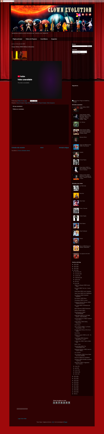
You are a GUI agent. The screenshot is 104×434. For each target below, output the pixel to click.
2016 (75, 388)
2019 (75, 382)
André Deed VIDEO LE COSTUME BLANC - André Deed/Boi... (82, 316)
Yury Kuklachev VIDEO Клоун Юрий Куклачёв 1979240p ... (83, 355)
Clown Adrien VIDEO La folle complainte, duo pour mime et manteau (85, 168)
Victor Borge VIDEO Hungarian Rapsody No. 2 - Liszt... (81, 339)
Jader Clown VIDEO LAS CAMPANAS (83, 293)
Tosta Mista (77, 333)
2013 (75, 393)
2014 (75, 391)
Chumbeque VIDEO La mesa (81, 300)
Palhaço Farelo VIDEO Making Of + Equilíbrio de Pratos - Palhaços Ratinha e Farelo (85, 176)
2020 (75, 380)
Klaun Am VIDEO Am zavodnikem (82, 357)
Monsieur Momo (83, 137)
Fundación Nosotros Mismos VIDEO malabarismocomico (83, 303)
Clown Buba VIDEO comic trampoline (83, 291)
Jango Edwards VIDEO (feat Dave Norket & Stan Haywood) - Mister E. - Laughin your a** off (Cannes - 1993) (85, 117)
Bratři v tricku (78, 344)
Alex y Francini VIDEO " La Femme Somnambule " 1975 (82, 327)
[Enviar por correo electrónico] (31, 101)
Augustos (54, 39)
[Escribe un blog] (32, 101)
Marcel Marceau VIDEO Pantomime (82, 308)
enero (76, 374)
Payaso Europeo (42, 102)
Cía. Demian (82, 122)
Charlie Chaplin (83, 216)
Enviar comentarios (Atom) (24, 150)
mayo (76, 366)
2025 (75, 266)
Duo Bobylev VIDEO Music (81, 298)
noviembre (77, 273)
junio (76, 283)
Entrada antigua (64, 147)
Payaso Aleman (34, 102)
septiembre (77, 277)
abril (76, 368)
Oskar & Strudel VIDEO (80, 310)
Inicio (41, 147)
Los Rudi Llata (83, 185)
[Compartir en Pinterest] (36, 101)
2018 (75, 384)
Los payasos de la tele (85, 253)
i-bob (53, 422)
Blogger (65, 422)
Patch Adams (83, 223)
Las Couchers (78, 352)
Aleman (18, 102)
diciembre (77, 271)
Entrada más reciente (18, 147)
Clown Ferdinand (83, 231)
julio (76, 281)
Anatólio (81, 152)
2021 (75, 378)
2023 (75, 270)
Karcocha (82, 193)
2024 (75, 268)
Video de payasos (51, 102)
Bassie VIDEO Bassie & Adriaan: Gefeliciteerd (85, 247)
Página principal (17, 39)
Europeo (22, 102)
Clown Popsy (77, 324)
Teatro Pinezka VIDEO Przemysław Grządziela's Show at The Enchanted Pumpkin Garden (85, 131)
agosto (76, 279)
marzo (76, 370)
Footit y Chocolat (83, 208)
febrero (76, 372)
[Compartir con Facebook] (35, 101)
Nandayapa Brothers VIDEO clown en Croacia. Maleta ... (83, 350)
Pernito (81, 238)
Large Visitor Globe (22, 418)
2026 (75, 264)
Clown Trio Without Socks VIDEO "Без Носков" (85, 145)
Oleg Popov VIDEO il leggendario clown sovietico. (82, 363)
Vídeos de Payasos (31, 39)
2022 (75, 376)
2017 (75, 386)
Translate (83, 53)
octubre (77, 275)
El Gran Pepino (83, 159)
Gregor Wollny (28, 102)
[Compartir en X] (33, 101)
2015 (75, 389)
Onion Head (82, 201)
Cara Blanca (44, 39)
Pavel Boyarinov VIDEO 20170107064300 (80, 313)
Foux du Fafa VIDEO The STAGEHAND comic (80, 347)
